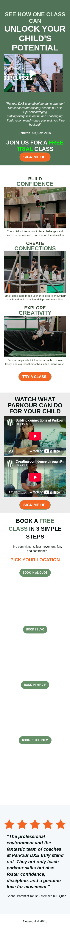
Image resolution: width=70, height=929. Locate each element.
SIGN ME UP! (35, 157)
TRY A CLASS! (35, 377)
